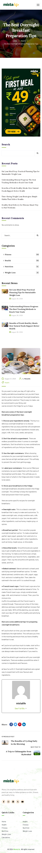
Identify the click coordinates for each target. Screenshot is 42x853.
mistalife (27, 379)
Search (6, 144)
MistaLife (16, 849)
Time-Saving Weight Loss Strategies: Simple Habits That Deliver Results (19, 197)
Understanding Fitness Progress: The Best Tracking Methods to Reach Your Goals (19, 181)
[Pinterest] (20, 724)
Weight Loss (21, 273)
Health (23, 41)
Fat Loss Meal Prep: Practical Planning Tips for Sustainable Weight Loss (20, 172)
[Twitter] (15, 724)
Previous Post (8, 736)
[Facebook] (11, 724)
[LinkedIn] (24, 724)
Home (15, 41)
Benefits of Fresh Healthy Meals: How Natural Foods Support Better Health (20, 189)
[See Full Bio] (26, 708)
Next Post (35, 747)
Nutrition (21, 266)
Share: (4, 724)
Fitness (22, 254)
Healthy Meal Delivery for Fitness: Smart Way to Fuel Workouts (20, 206)
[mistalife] (11, 5)
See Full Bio (20, 708)
